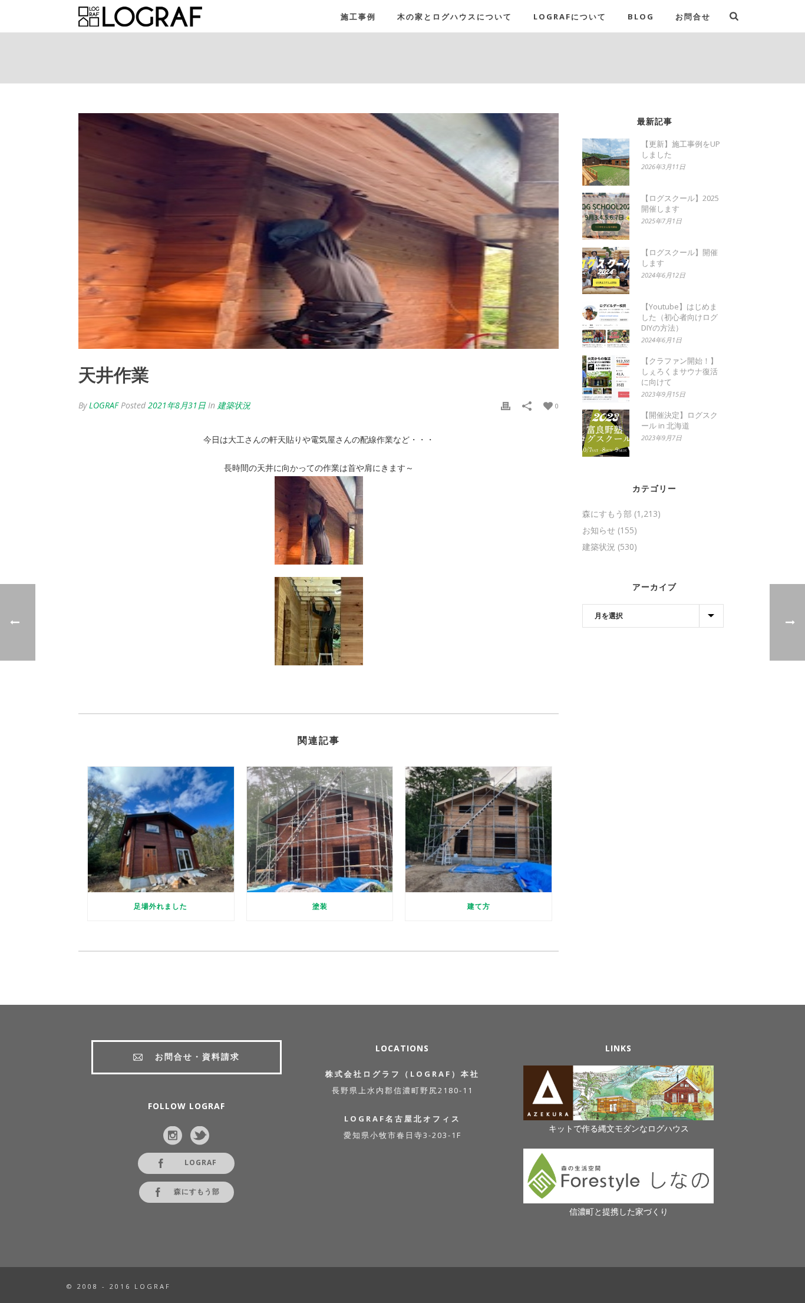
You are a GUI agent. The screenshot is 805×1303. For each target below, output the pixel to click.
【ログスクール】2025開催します (680, 203)
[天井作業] (318, 231)
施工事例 (358, 16)
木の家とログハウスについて (454, 16)
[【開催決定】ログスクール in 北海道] (605, 433)
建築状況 (233, 405)
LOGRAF (103, 405)
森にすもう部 (607, 514)
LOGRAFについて (569, 16)
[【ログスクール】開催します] (605, 270)
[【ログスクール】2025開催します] (605, 216)
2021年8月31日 (177, 405)
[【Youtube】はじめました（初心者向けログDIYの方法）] (605, 324)
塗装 (320, 906)
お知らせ (598, 530)
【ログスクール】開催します (679, 257)
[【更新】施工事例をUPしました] (605, 162)
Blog (641, 16)
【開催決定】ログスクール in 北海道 (679, 420)
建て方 (478, 906)
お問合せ (693, 16)
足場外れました (160, 906)
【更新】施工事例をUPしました (680, 149)
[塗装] (320, 829)
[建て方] (478, 829)
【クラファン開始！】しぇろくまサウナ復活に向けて (679, 371)
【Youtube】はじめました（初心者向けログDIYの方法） (679, 317)
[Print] (505, 405)
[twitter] (199, 1136)
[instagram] (172, 1136)
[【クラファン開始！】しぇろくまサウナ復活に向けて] (605, 379)
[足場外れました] (161, 829)
